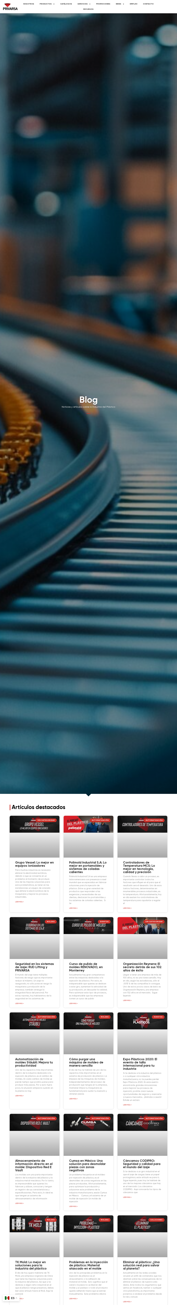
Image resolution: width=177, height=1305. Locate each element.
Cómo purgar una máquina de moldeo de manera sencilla (86, 1062)
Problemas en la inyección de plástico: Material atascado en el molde (88, 1265)
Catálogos (66, 4)
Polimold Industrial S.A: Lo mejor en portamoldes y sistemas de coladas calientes (88, 867)
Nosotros (28, 4)
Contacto (148, 4)
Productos (46, 4)
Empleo (133, 4)
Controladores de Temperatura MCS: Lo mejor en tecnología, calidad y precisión (139, 867)
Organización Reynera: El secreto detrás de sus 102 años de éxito (142, 967)
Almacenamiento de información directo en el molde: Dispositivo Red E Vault (34, 1165)
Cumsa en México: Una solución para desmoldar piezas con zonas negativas (87, 1165)
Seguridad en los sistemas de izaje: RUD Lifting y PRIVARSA (34, 967)
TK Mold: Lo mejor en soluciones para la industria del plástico (31, 1265)
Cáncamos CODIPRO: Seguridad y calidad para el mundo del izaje (141, 1164)
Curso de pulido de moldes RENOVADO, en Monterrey (86, 967)
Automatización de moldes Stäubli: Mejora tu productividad (34, 1062)
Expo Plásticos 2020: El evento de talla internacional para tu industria (140, 1064)
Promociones (103, 4)
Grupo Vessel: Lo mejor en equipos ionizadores (34, 864)
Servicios (83, 4)
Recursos (88, 9)
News (118, 4)
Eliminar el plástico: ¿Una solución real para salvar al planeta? (141, 1265)
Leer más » (19, 902)
